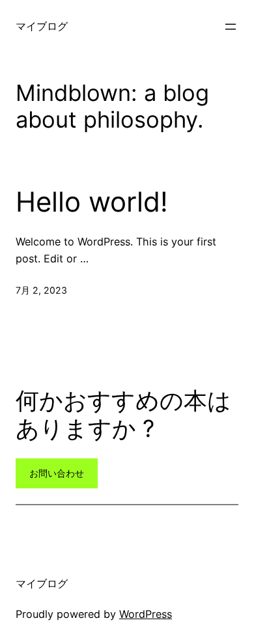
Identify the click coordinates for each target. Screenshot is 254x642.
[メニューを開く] (230, 27)
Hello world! (92, 202)
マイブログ (42, 26)
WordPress (145, 614)
